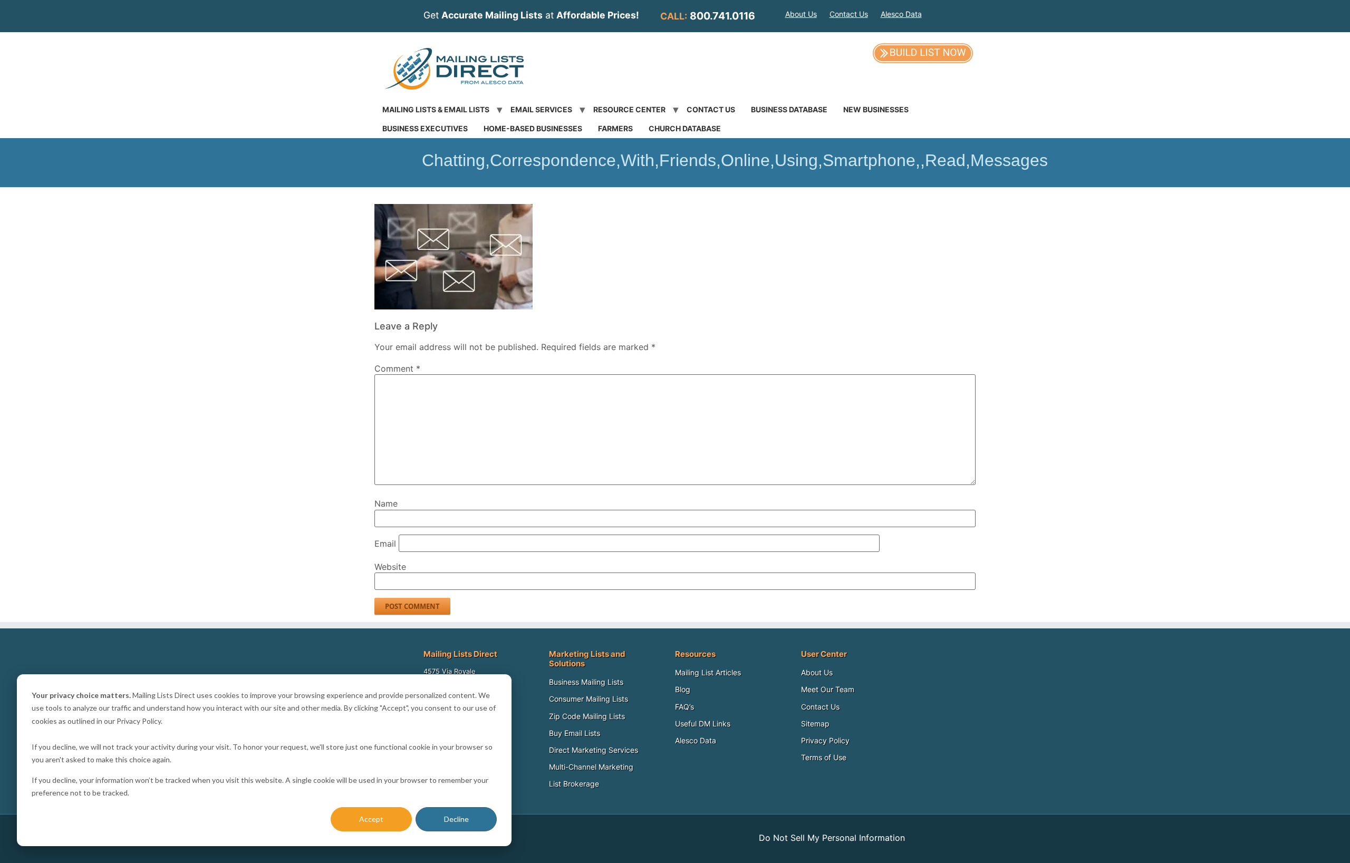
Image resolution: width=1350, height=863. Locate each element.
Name (386, 503)
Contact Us (849, 13)
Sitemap (815, 723)
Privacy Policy (825, 740)
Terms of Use (823, 757)
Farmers (615, 128)
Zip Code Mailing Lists (587, 716)
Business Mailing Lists (586, 681)
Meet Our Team (827, 689)
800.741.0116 (722, 15)
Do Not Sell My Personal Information (832, 837)
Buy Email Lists (574, 733)
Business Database (789, 109)
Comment (397, 368)
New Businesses (876, 109)
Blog (682, 689)
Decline (456, 818)
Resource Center (629, 109)
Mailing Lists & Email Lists (435, 109)
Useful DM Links (702, 723)
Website (390, 567)
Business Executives (425, 128)
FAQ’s (684, 706)
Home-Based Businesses (533, 128)
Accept (371, 818)
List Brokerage (574, 783)
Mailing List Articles (708, 672)
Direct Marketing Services (593, 749)
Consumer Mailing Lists (588, 698)
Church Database (685, 128)
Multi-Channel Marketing (591, 766)
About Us (801, 13)
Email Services (541, 109)
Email (385, 543)
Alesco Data (901, 13)
